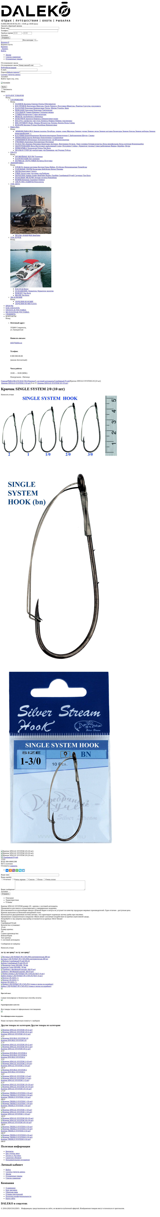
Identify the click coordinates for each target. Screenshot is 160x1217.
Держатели (32, 291)
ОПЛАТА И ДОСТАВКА (16, 310)
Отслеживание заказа (9, 65)
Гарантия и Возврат (13, 1158)
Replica (48, 175)
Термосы (44, 121)
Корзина (4, 47)
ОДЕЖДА (19, 167)
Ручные (33, 125)
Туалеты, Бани (63, 108)
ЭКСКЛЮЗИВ (16, 297)
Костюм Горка (43, 167)
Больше (27, 133)
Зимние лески (93, 131)
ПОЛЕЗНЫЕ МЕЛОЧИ (24, 178)
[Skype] (20, 870)
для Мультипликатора (60, 140)
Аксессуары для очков (29, 173)
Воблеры (36, 138)
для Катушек (37, 150)
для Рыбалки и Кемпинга (32, 117)
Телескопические (44, 140)
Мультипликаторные (47, 135)
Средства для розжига (92, 106)
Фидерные (49, 142)
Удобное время (7, 33)
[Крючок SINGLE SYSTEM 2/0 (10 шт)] (59, 457)
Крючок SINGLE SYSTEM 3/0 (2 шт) (16, 1049)
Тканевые (38, 157)
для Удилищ (59, 150)
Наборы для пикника (63, 121)
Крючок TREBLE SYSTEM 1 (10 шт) (16, 1106)
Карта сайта (10, 1198)
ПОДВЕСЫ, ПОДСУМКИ (25, 161)
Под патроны (34, 159)
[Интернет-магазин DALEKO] (36, 22)
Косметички (27, 114)
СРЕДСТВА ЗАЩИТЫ (24, 182)
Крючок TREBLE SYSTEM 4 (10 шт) (16, 1131)
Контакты (9, 1151)
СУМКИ (18, 114)
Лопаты (60, 123)
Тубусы (67, 150)
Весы (32, 146)
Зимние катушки (106, 131)
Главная (4, 381)
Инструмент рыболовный (45, 146)
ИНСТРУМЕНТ (21, 123)
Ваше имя (5, 28)
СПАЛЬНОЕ (20, 112)
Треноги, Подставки (58, 106)
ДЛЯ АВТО (15, 184)
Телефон (4, 31)
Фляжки (51, 121)
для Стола (36, 121)
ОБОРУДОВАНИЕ (22, 146)
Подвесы (40, 161)
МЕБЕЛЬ (18, 117)
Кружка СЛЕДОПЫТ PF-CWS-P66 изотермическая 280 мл (24, 959)
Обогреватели (50, 104)
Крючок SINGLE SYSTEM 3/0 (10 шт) (16, 1122)
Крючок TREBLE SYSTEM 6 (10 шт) (16, 1139)
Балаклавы (36, 169)
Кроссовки (25, 171)
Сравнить (13, 866)
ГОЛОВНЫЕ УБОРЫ (23, 169)
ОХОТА (13, 152)
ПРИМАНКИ (20, 138)
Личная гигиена (40, 178)
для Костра (27, 121)
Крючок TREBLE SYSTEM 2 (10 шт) (16, 1097)
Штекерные (32, 140)
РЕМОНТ (19, 293)
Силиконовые (57, 138)
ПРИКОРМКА (21, 148)
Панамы (59, 169)
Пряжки (41, 180)
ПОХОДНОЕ (20, 119)
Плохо (40, 879)
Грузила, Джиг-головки (78, 144)
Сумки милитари (39, 114)
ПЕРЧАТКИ (20, 175)
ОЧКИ (17, 173)
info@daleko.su (16, 343)
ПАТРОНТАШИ (21, 159)
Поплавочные (39, 142)
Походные (28, 108)
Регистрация (11, 68)
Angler (34, 175)
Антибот (4, 35)
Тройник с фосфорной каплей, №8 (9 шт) (17, 972)
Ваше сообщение (8, 889)
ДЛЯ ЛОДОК (15, 237)
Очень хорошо (20, 879)
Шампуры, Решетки (74, 106)
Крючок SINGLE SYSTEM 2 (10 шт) (15, 1066)
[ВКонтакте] (7, 870)
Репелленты (39, 182)
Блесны (29, 138)
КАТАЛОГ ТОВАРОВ (15, 95)
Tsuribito (54, 175)
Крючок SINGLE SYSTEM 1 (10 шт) (15, 1114)
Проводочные (62, 135)
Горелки (34, 104)
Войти (3, 68)
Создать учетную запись (10, 75)
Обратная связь (12, 1192)
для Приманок (48, 150)
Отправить (5, 38)
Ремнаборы (52, 178)
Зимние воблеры (142, 131)
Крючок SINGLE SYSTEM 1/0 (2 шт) (16, 1034)
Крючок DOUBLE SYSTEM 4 (13, 1057)
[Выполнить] (42, 65)
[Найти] (37, 40)
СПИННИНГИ (21, 140)
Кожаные (26, 180)
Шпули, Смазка (87, 135)
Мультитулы (45, 123)
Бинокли (29, 119)
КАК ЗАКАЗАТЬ (13, 308)
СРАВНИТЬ (10, 314)
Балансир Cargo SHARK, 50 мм (13, 967)
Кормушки (45, 144)
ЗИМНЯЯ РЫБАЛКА (24, 131)
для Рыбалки (44, 173)
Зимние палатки (40, 131)
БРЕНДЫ (9, 306)
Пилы (66, 123)
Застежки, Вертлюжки (59, 144)
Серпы (72, 123)
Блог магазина (11, 1190)
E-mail (3, 70)
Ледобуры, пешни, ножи (57, 131)
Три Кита (47, 148)
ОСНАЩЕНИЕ (21, 291)
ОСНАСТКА (20, 144)
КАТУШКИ (20, 135)
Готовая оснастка (95, 144)
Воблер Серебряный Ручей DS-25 (14, 963)
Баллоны (27, 104)
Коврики (35, 112)
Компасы (37, 119)
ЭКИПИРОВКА (17, 163)
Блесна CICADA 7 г (9, 982)
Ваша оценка (6, 877)
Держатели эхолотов (45, 291)
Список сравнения (13, 57)
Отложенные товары (14, 59)
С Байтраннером (74, 135)
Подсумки (48, 161)
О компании (10, 1188)
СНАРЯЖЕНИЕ (16, 100)
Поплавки (36, 144)
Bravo (25, 289)
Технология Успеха (35, 148)
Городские (28, 110)
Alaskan (28, 175)
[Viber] (13, 870)
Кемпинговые (39, 108)
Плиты (41, 104)
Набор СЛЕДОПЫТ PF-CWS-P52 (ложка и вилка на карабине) (26, 986)
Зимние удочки (81, 131)
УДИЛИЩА (20, 142)
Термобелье (82, 167)
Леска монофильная (110, 144)
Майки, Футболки (56, 167)
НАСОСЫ (19, 289)
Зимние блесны (128, 131)
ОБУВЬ (18, 171)
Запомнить (7, 89)
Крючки (29, 144)
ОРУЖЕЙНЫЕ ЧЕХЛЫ (24, 157)
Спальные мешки (46, 112)
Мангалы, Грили (43, 106)
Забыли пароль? (13, 72)
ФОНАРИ (19, 125)
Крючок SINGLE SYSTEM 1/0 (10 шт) (16, 1089)
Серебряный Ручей (66, 175)
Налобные (41, 125)
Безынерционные (32, 135)
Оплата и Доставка (13, 1156)
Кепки (53, 169)
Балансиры (117, 131)
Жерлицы (71, 131)
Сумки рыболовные (102, 146)
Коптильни (31, 106)
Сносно (31, 879)
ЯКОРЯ (18, 295)
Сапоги (33, 171)
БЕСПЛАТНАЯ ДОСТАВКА (17, 312)
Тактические (47, 110)
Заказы (8, 55)
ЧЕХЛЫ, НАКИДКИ (23, 235)
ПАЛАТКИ (19, 108)
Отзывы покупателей (14, 1194)
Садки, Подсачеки (63, 146)
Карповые (29, 142)
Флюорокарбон (137, 144)
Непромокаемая (70, 167)
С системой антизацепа (44, 381)
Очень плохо (50, 879)
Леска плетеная (124, 144)
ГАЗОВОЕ (19, 104)
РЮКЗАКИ (19, 110)
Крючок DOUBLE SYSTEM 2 (13, 1072)
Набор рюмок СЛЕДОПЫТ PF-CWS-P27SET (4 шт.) (22, 976)
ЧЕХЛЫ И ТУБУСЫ (23, 150)
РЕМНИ (18, 180)
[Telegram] (23, 870)
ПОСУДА (19, 121)
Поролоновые (46, 138)
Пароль (4, 72)
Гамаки (28, 112)
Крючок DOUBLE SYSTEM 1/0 (13, 1040)
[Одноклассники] (10, 870)
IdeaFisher (41, 175)
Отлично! (7, 879)
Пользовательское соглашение (18, 1160)
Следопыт (78, 175)
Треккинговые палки (49, 119)
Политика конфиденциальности (18, 1196)
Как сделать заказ (13, 1153)
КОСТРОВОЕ (20, 106)
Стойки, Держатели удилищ (82, 146)
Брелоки (26, 125)
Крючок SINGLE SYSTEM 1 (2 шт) (15, 1080)
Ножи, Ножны (34, 123)
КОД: (3, 862)
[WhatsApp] (16, 870)
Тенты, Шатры (51, 108)
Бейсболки (45, 169)
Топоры (53, 123)
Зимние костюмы (30, 167)
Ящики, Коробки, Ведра (120, 146)
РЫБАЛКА (14, 127)
